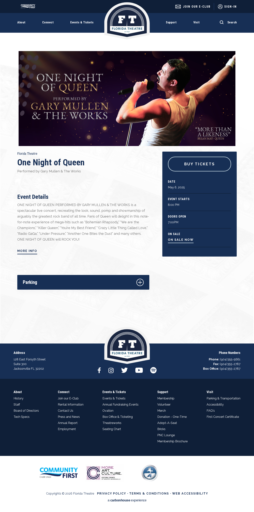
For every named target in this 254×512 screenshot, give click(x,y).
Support (162, 392)
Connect (63, 392)
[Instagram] (111, 368)
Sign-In (230, 6)
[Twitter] (124, 368)
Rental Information (70, 404)
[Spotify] (153, 368)
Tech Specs (22, 417)
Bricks (161, 429)
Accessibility (215, 404)
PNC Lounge (166, 435)
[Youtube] (139, 368)
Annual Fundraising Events (120, 404)
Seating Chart (111, 429)
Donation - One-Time (172, 417)
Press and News (69, 417)
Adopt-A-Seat (167, 423)
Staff (17, 404)
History (18, 398)
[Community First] (29, 7)
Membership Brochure (172, 441)
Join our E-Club (68, 398)
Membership (165, 398)
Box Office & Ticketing (117, 417)
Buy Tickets (199, 164)
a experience (127, 500)
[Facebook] (99, 368)
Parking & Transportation (223, 398)
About (18, 392)
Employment (67, 429)
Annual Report (68, 423)
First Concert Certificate (223, 417)
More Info (27, 250)
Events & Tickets (114, 392)
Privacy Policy (111, 493)
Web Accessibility (190, 493)
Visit (210, 392)
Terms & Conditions (149, 493)
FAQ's (211, 410)
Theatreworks (111, 423)
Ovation (107, 410)
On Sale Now (181, 239)
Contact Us (65, 410)
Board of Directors (26, 410)
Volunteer (164, 404)
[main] (127, 172)
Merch (161, 410)
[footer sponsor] (58, 472)
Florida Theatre (127, 21)
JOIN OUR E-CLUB (196, 6)
